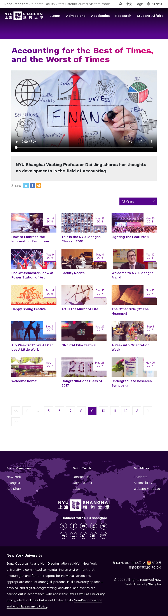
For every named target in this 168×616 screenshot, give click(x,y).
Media (106, 4)
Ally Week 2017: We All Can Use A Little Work (32, 347)
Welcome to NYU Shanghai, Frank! (133, 275)
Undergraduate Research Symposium (132, 383)
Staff (60, 4)
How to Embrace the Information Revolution (30, 239)
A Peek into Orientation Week (130, 347)
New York (14, 477)
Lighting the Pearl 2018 (130, 237)
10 (103, 411)
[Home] (24, 16)
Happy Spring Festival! (29, 309)
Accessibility (143, 483)
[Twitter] (26, 185)
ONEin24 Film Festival (78, 345)
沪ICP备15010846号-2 (129, 563)
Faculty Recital (73, 273)
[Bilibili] (73, 535)
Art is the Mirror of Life (79, 309)
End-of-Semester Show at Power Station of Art (32, 275)
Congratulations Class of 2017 (81, 383)
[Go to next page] (147, 411)
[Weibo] (38, 185)
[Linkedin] (93, 535)
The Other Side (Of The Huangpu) (130, 311)
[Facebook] (32, 185)
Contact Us (81, 477)
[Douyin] (83, 535)
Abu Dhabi (14, 489)
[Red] (103, 535)
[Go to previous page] (26, 411)
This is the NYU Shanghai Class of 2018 (81, 239)
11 (115, 411)
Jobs (76, 489)
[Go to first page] (15, 411)
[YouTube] (83, 526)
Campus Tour (83, 483)
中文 (129, 4)
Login (140, 4)
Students (36, 4)
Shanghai (13, 483)
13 (136, 411)
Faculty (50, 4)
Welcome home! (24, 381)
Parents (71, 4)
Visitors (94, 4)
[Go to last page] (15, 422)
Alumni (83, 4)
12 (125, 411)
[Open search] (120, 4)
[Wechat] (63, 535)
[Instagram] (93, 526)
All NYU (157, 4)
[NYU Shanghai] (84, 505)
